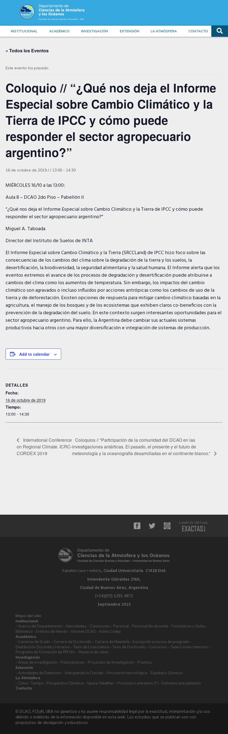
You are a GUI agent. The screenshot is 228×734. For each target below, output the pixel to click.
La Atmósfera (164, 31)
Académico (59, 31)
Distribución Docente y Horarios (43, 647)
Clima (23, 683)
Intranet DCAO (83, 631)
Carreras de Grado (34, 641)
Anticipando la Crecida (84, 673)
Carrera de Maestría (112, 641)
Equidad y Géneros (166, 673)
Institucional (24, 31)
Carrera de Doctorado (72, 641)
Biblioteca (24, 631)
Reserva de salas (93, 652)
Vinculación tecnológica (126, 673)
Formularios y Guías (188, 626)
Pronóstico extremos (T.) (137, 683)
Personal (121, 626)
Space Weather (100, 683)
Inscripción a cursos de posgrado (161, 641)
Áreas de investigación (37, 662)
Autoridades (76, 626)
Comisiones (100, 626)
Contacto (198, 31)
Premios (145, 662)
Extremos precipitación (181, 683)
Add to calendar (34, 354)
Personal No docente (150, 626)
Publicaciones (73, 662)
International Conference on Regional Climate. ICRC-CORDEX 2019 (44, 446)
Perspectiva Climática (65, 683)
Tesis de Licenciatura (91, 647)
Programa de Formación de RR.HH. (45, 652)
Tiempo (37, 683)
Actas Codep (110, 631)
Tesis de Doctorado (128, 647)
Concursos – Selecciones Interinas (178, 647)
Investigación (94, 31)
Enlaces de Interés (52, 631)
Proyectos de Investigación (111, 662)
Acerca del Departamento (40, 626)
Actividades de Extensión (39, 673)
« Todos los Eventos (27, 50)
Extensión (129, 31)
